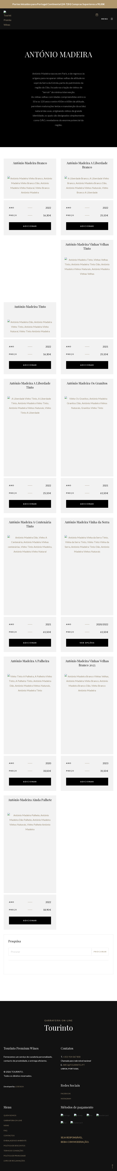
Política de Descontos (14, 1145)
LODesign (19, 1086)
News (6, 1125)
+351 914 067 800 (71, 1056)
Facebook (66, 1093)
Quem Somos (10, 1115)
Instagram (66, 1098)
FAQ (5, 1130)
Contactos (9, 1135)
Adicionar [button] (30, 226)
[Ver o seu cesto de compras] (97, 15)
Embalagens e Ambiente (15, 1140)
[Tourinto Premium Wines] (7, 19)
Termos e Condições (13, 1150)
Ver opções (87, 643)
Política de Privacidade (15, 1156)
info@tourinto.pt (74, 1065)
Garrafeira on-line (13, 1120)
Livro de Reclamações (14, 1161)
